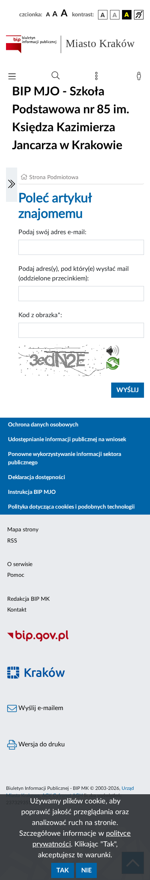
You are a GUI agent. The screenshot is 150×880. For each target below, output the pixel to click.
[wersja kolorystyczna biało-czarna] (115, 15)
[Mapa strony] (98, 78)
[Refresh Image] (112, 365)
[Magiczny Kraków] (75, 677)
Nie (86, 870)
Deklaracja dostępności (36, 477)
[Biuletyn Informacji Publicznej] (75, 640)
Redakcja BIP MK (28, 599)
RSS (12, 541)
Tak (62, 870)
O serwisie (19, 564)
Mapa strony (22, 530)
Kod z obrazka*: (40, 315)
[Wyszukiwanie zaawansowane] (56, 76)
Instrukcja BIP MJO (32, 492)
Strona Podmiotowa (53, 177)
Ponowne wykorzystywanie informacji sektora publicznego (64, 459)
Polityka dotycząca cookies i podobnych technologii (71, 507)
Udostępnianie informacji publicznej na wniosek (67, 439)
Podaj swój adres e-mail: (52, 232)
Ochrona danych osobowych (43, 425)
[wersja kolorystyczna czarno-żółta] (127, 15)
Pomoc (15, 575)
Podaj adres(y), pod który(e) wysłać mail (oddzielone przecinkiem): (73, 274)
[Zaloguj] (140, 78)
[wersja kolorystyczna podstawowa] (103, 15)
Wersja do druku (41, 744)
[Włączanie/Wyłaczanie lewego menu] (11, 185)
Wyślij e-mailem (40, 708)
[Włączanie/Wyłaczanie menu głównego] (12, 77)
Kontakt (16, 610)
